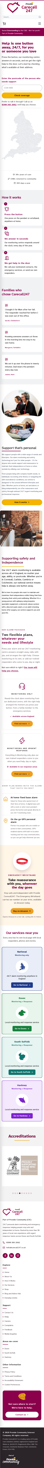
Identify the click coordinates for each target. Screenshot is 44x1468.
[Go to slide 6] (24, 1193)
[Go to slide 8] (28, 1193)
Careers (8, 1321)
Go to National (20, 985)
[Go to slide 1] (13, 1193)
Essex (7, 1348)
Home (7, 1272)
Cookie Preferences (12, 1384)
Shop (7, 1289)
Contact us (20, 1414)
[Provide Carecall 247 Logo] (22, 7)
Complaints (9, 1325)
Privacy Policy (10, 1372)
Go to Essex (20, 1028)
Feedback (8, 1329)
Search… (7, 17)
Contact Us (9, 1312)
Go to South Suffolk (20, 1072)
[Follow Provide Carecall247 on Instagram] (17, 1255)
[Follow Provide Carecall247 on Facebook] (5, 1255)
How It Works (10, 1281)
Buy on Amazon (20, 911)
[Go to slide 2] (15, 1193)
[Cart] (4, 23)
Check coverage (22, 95)
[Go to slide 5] (22, 1193)
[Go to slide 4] (19, 1193)
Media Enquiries (11, 1334)
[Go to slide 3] (17, 1193)
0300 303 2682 (9, 104)
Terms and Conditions (13, 1376)
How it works (20, 502)
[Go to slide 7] (26, 1193)
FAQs (7, 1317)
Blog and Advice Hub (13, 1293)
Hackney (8, 1357)
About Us (8, 1276)
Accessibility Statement (14, 1380)
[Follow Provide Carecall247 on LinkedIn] (11, 1255)
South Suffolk (10, 1353)
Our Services (9, 1285)
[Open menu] (39, 23)
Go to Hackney (21, 1116)
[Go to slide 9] (31, 1193)
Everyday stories (11, 1298)
